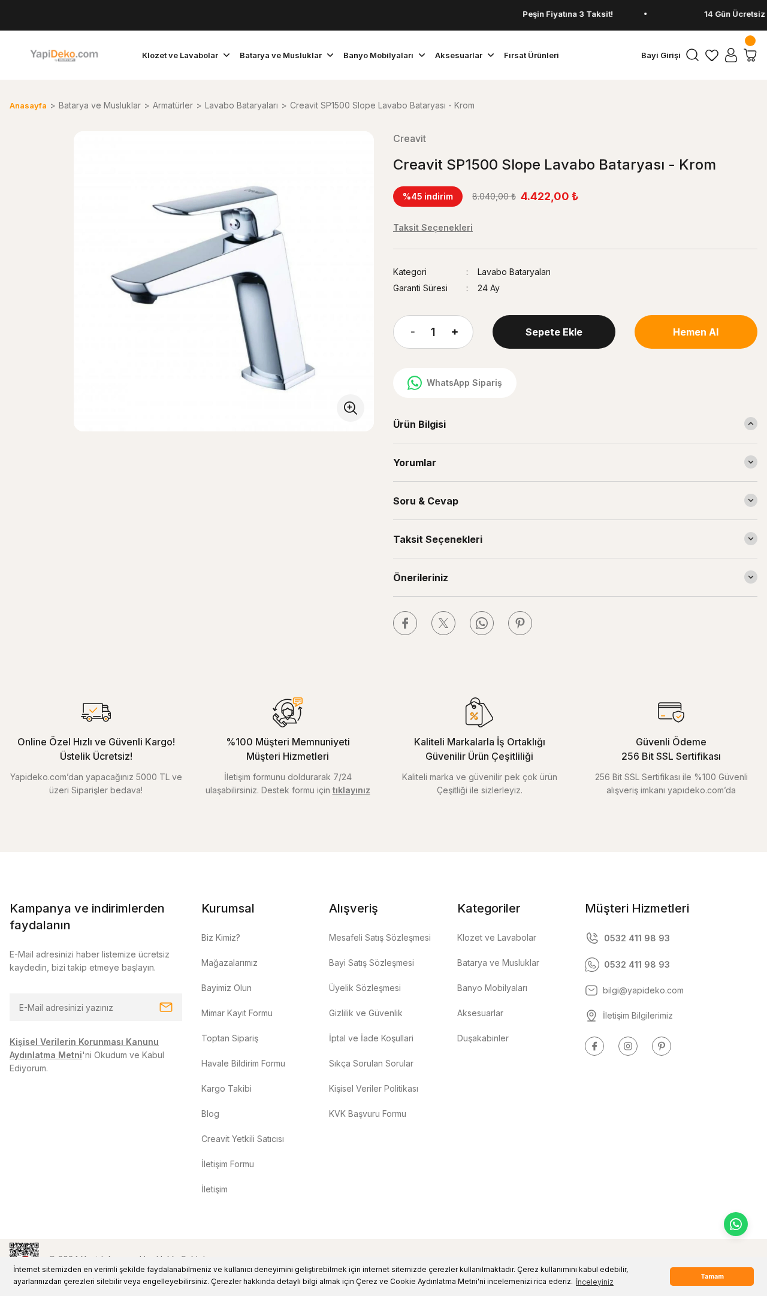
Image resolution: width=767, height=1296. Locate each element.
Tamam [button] (712, 1276)
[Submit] (166, 1007)
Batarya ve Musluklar (498, 962)
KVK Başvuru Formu (367, 1113)
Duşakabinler (483, 1038)
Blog (210, 1113)
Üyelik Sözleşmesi (365, 988)
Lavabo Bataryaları (514, 272)
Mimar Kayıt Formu (237, 1013)
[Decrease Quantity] (404, 332)
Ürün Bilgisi (419, 424)
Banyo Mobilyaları (492, 988)
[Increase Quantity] (462, 332)
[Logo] (64, 55)
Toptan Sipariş (229, 1038)
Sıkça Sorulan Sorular (371, 1063)
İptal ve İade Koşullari (371, 1038)
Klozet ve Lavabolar (496, 937)
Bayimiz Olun (226, 988)
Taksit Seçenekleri (437, 539)
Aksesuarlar (480, 1013)
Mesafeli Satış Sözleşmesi (380, 937)
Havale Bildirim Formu (243, 1063)
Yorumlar (414, 463)
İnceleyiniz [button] (595, 1281)
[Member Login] (731, 55)
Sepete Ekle (554, 332)
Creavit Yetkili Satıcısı (242, 1139)
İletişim (214, 1189)
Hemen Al (695, 332)
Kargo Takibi (226, 1088)
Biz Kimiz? (220, 937)
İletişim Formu (227, 1164)
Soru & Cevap (425, 501)
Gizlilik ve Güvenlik (366, 1013)
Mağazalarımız (229, 962)
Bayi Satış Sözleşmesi (371, 962)
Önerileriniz (420, 578)
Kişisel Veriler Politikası (373, 1088)
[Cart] (750, 55)
